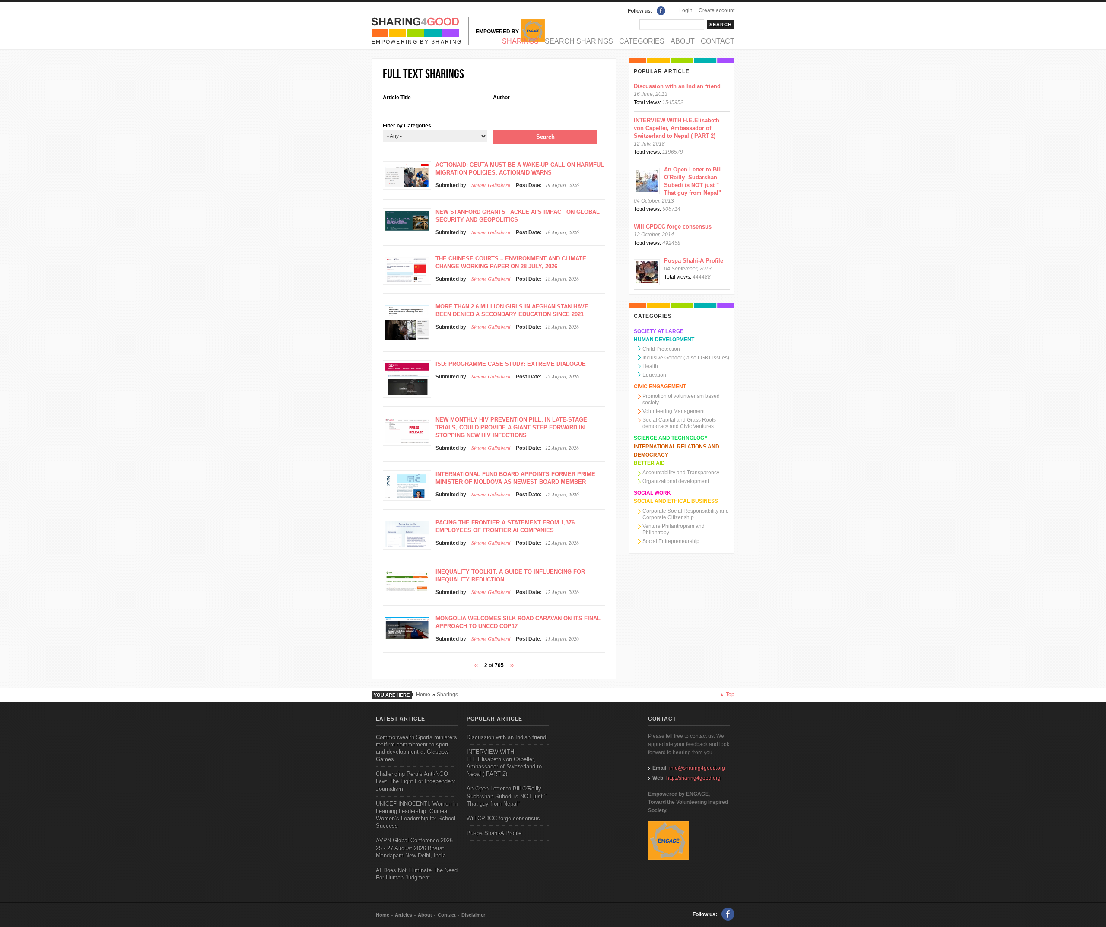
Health (650, 366)
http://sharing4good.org (693, 778)
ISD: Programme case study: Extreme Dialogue (510, 364)
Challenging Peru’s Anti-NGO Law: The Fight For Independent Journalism (415, 781)
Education (654, 375)
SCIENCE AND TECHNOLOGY (671, 438)
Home (423, 695)
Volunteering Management (673, 411)
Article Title (397, 98)
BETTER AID (649, 463)
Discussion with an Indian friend (677, 86)
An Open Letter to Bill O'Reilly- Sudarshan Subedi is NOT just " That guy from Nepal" (507, 795)
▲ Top (726, 695)
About (683, 41)
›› (512, 665)
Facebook (661, 10)
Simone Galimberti (490, 184)
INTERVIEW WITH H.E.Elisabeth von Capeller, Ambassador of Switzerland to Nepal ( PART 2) (676, 128)
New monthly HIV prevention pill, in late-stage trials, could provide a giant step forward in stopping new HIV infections (511, 427)
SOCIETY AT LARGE (658, 331)
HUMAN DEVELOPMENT (664, 340)
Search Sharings (579, 41)
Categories (641, 41)
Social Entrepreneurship (670, 541)
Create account (716, 10)
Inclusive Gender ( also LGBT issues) (685, 358)
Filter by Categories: (408, 126)
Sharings (520, 41)
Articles (403, 914)
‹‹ (476, 665)
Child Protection (661, 349)
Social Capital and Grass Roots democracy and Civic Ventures (679, 423)
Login (686, 10)
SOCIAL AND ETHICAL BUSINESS (676, 501)
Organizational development (675, 481)
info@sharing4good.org (697, 768)
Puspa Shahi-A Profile (693, 260)
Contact (717, 41)
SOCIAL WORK (652, 493)
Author (501, 98)
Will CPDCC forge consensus (673, 226)
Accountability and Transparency (680, 473)
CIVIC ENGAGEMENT (660, 387)
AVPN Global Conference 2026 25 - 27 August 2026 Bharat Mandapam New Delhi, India (414, 847)
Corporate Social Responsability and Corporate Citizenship (685, 514)
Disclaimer (473, 914)
